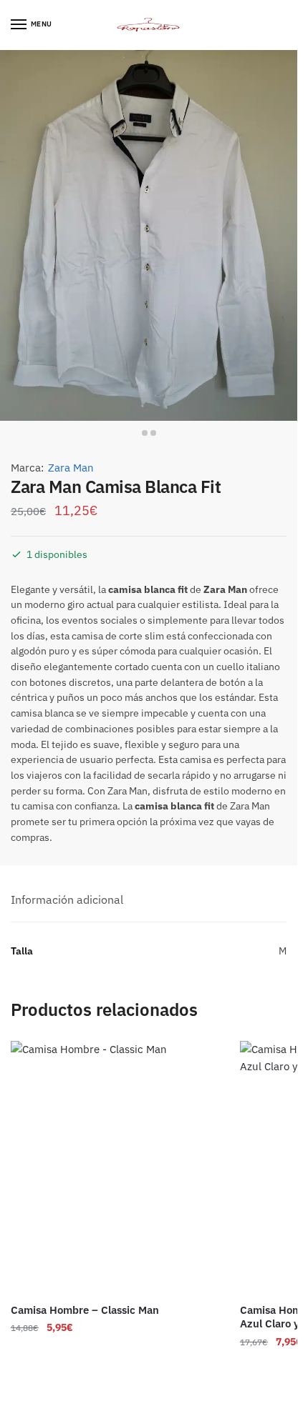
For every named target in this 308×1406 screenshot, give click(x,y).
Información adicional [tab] (67, 899)
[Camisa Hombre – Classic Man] (114, 1167)
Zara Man (71, 467)
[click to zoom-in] (148, 235)
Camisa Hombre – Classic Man (85, 1310)
